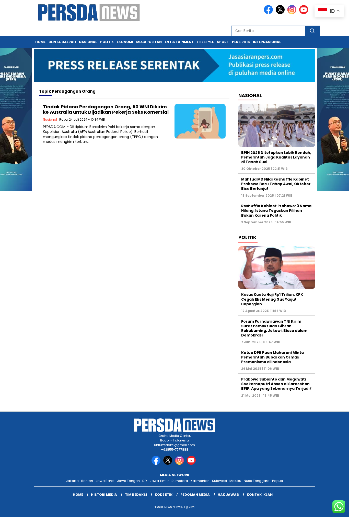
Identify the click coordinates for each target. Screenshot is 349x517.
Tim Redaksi (136, 494)
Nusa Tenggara (257, 480)
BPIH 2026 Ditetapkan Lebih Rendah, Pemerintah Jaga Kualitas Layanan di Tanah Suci (276, 157)
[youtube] (304, 13)
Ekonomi (125, 41)
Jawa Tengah (128, 480)
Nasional (88, 41)
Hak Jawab (228, 494)
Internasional (267, 41)
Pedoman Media (195, 494)
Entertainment (179, 41)
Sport (223, 41)
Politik (107, 41)
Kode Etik (163, 494)
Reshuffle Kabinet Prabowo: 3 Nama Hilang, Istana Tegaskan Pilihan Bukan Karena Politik (276, 210)
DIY (144, 480)
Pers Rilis (241, 41)
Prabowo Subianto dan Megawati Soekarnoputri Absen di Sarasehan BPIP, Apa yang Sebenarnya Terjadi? (276, 384)
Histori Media (104, 494)
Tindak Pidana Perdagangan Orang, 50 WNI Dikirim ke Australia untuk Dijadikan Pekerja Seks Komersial (106, 109)
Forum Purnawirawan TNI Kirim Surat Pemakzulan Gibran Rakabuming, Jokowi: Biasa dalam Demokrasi (274, 328)
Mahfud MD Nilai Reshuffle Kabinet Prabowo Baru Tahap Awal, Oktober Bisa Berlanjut (276, 184)
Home (40, 41)
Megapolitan (149, 41)
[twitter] (281, 13)
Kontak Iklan (260, 494)
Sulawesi (219, 480)
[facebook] (269, 13)
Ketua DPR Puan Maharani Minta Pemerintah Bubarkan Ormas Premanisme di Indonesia (272, 357)
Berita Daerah (62, 41)
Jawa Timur (159, 480)
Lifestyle (205, 41)
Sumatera (179, 480)
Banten (87, 480)
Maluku (235, 480)
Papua (277, 480)
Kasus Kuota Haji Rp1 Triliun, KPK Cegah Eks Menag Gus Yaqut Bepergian (272, 299)
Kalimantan (200, 480)
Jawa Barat (105, 480)
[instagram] (292, 13)
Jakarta (72, 480)
